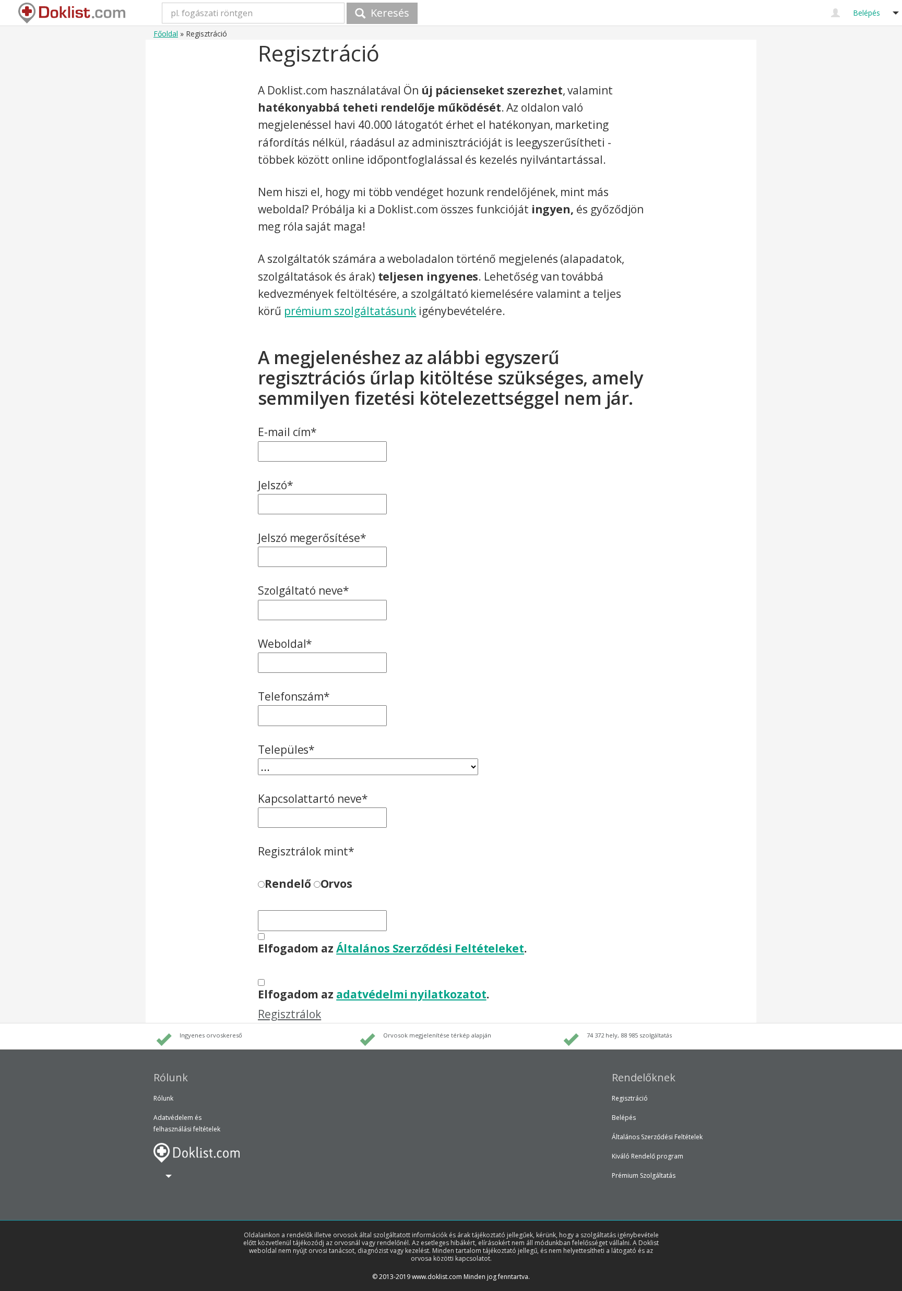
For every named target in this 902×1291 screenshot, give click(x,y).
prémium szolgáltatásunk (350, 311)
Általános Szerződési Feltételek (657, 1136)
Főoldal (165, 34)
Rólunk (163, 1098)
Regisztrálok (289, 1014)
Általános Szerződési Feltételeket (430, 948)
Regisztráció (630, 1098)
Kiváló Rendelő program (647, 1156)
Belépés (624, 1117)
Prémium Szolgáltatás (643, 1175)
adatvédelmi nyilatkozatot (411, 994)
